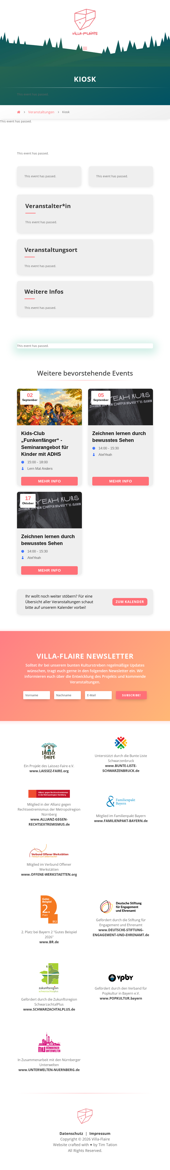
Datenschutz (71, 1133)
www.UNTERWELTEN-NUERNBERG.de (49, 1070)
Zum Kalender (130, 601)
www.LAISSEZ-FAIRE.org (49, 771)
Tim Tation (107, 1144)
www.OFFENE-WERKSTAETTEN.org (49, 874)
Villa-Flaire (101, 1139)
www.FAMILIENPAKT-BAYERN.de (121, 821)
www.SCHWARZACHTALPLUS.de (49, 1009)
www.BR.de (49, 942)
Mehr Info (49, 481)
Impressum (99, 1133)
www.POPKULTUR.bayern (121, 998)
